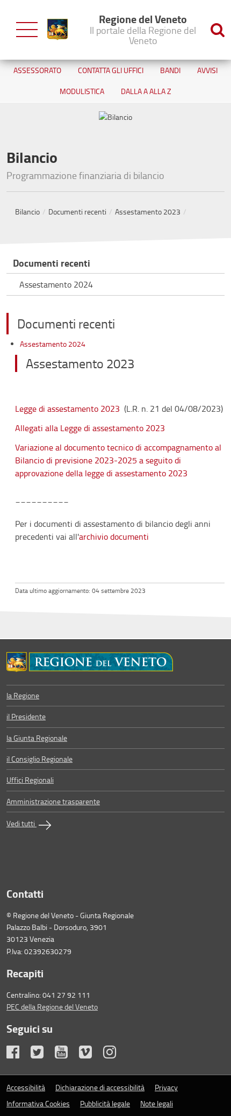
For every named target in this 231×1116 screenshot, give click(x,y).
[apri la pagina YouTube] (66, 1054)
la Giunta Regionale (36, 738)
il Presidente (26, 716)
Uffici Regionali (30, 780)
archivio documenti (114, 536)
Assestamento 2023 (148, 211)
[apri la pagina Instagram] (114, 1054)
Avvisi (207, 70)
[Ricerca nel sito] (218, 30)
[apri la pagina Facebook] (17, 1054)
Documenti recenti (77, 211)
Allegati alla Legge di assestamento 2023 (90, 428)
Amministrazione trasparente (53, 801)
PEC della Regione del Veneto (52, 1006)
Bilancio (27, 211)
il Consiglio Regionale (39, 759)
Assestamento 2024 (56, 284)
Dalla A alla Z (146, 91)
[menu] (26, 29)
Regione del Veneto (143, 29)
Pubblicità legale (105, 1103)
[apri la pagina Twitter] (42, 1054)
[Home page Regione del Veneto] (57, 29)
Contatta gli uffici (110, 70)
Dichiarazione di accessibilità (100, 1087)
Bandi (170, 70)
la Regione (22, 695)
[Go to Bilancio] (115, 662)
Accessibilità (25, 1087)
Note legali (156, 1103)
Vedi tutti (21, 823)
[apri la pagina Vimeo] (90, 1054)
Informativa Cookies (38, 1103)
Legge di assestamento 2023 (67, 408)
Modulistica (82, 91)
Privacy (166, 1087)
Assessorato (37, 70)
